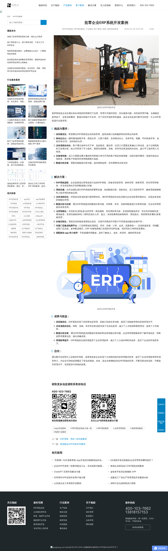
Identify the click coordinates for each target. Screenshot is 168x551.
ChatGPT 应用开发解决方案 (67, 471)
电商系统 (13, 233)
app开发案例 (60, 428)
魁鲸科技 (43, 5)
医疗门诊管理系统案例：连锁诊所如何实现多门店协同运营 (16, 142)
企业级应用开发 (39, 512)
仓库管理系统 (120, 428)
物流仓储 (63, 512)
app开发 (27, 199)
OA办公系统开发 (41, 212)
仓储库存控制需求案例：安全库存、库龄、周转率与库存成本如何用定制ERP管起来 (16, 100)
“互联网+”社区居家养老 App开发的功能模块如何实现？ (79, 460)
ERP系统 (27, 208)
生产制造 (63, 508)
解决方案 (92, 5)
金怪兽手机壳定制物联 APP (123, 471)
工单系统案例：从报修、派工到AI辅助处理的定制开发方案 (16, 163)
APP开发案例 (67, 29)
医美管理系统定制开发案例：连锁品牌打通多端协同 (37, 100)
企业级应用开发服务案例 (14, 224)
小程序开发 (40, 224)
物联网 (13, 228)
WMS (13, 216)
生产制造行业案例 (41, 228)
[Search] (44, 22)
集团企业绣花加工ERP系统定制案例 (127, 466)
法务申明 (89, 520)
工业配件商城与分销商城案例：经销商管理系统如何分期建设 (16, 121)
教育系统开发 (38, 524)
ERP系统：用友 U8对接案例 (73, 439)
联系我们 (131, 5)
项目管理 (89, 512)
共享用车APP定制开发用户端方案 (69, 477)
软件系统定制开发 (27, 237)
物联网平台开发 (39, 520)
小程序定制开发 (27, 224)
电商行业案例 (60, 432)
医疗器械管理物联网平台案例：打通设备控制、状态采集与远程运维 (37, 121)
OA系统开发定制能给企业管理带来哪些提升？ (131, 460)
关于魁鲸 (55, 5)
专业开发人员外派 (40, 528)
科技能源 (63, 524)
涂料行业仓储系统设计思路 (123, 483)
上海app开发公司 (41, 216)
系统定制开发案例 (41, 233)
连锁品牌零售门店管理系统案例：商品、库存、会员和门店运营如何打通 (16, 184)
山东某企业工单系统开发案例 (67, 483)
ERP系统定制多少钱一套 (82, 428)
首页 (8, 16)
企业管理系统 (40, 220)
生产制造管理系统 (27, 228)
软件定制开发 (13, 237)
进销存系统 (40, 237)
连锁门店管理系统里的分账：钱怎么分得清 (24, 36)
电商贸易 (63, 516)
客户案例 (80, 5)
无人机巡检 (105, 5)
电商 (104, 29)
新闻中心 (119, 5)
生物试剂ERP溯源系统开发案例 (37, 163)
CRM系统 (13, 203)
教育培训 (63, 520)
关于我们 (89, 508)
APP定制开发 (13, 199)
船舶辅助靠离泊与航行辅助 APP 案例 (37, 142)
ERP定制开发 (13, 208)
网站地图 (89, 524)
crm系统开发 (40, 203)
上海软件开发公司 (14, 220)
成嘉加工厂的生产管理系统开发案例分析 (129, 477)
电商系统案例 (112, 29)
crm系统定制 (26, 203)
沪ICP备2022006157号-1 (108, 547)
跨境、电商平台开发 (41, 516)
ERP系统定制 (38, 508)
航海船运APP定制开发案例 (72, 444)
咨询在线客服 (137, 527)
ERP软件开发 (27, 212)
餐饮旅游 (63, 528)
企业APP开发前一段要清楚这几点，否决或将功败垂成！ (79, 466)
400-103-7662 (147, 5)
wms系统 (27, 216)
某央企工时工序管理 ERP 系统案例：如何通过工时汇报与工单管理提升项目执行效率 (37, 184)
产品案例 (67, 5)
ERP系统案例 (79, 29)
